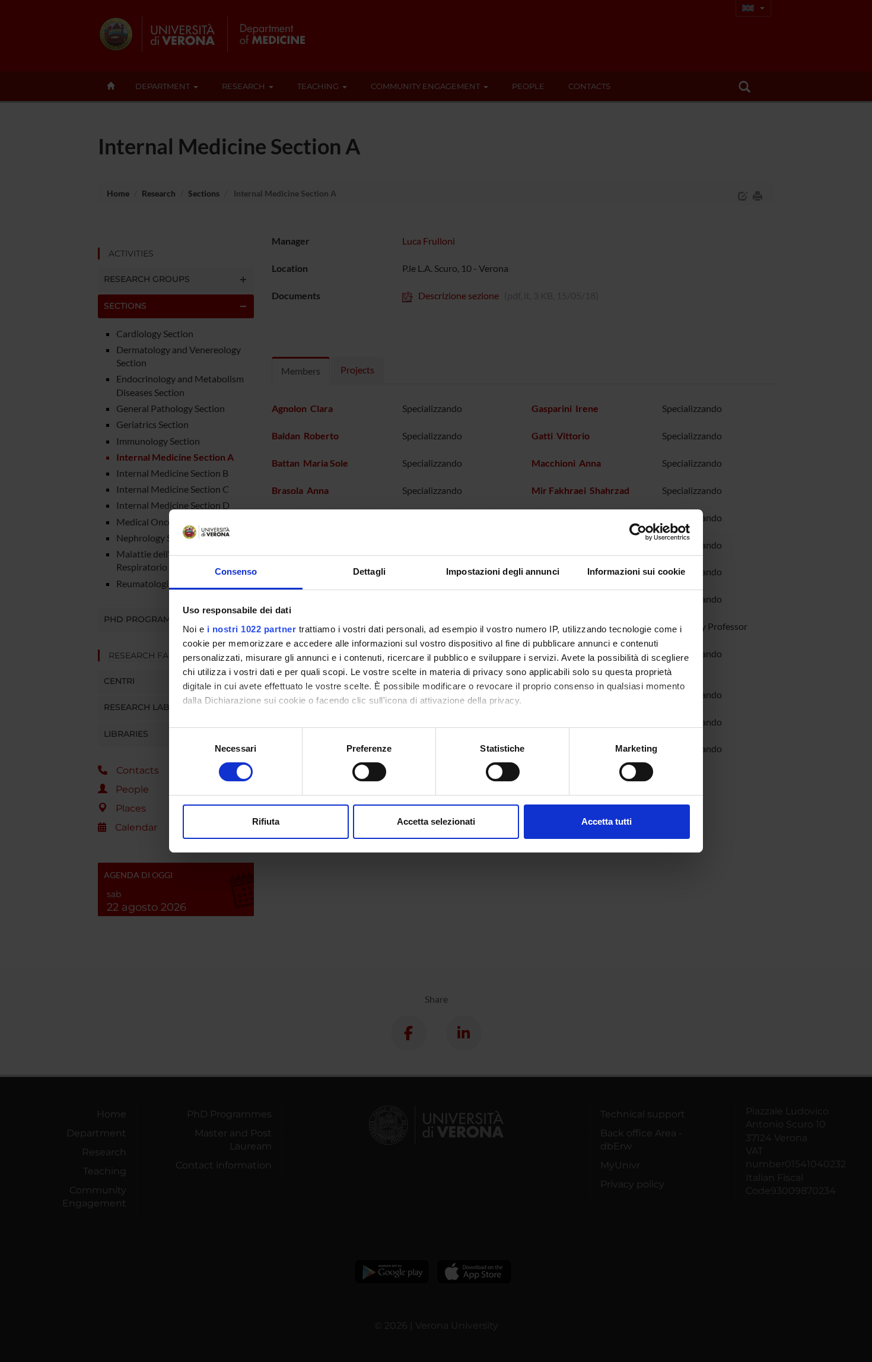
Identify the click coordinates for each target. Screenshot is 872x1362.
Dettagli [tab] (369, 571)
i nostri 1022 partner (252, 629)
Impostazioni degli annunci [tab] (502, 571)
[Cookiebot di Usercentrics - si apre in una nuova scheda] (638, 532)
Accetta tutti (606, 821)
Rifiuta (265, 821)
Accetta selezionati (436, 821)
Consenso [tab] (236, 571)
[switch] (369, 771)
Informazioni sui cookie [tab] (636, 571)
